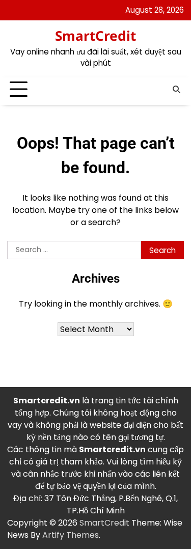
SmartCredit (95, 35)
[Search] (176, 89)
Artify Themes (70, 535)
